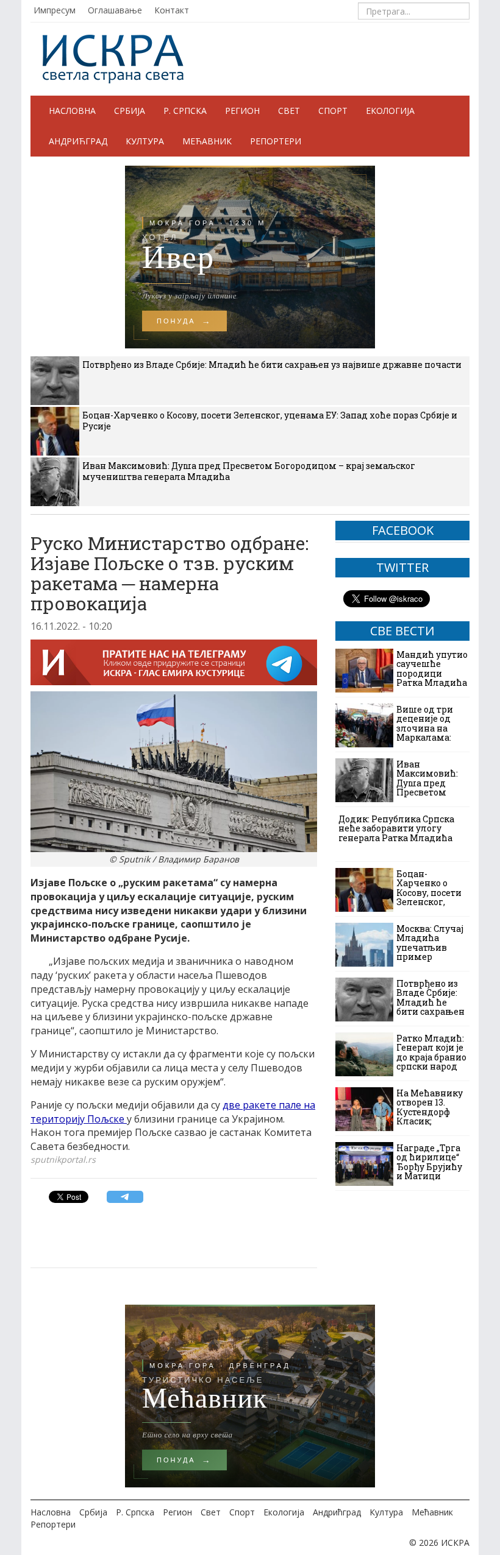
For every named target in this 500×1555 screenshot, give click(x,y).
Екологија (390, 110)
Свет (289, 110)
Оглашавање (115, 10)
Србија (129, 110)
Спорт (333, 110)
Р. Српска (185, 110)
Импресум (55, 10)
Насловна (72, 110)
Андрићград (78, 141)
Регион (242, 110)
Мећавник (207, 141)
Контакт (171, 10)
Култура (145, 141)
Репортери (275, 141)
